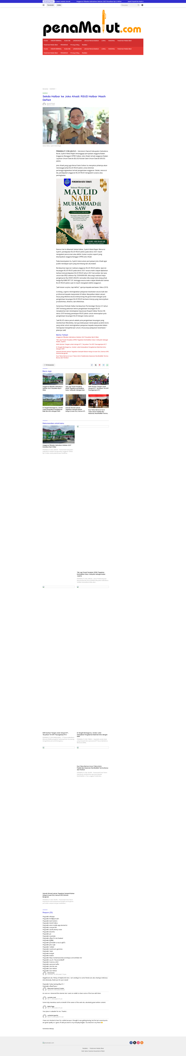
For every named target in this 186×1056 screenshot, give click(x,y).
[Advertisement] (93, 69)
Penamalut (50, 5)
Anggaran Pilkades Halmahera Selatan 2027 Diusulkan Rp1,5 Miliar (63, 1)
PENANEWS (64, 45)
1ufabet (51, 947)
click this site (53, 966)
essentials (52, 936)
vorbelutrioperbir (52, 1015)
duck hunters (53, 921)
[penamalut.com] (93, 23)
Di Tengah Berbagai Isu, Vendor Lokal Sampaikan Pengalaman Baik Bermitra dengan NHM (81, 348)
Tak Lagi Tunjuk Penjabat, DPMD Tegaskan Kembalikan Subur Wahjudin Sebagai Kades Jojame (82, 340)
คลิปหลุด (52, 916)
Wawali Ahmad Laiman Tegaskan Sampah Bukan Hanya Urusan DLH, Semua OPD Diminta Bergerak (82, 352)
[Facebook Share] (91, 365)
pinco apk (52, 945)
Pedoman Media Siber (125, 41)
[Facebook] (131, 1042)
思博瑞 (51, 940)
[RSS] (141, 1042)
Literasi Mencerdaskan (91, 41)
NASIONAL (111, 41)
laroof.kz (52, 932)
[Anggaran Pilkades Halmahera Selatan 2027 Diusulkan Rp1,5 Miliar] (53, 379)
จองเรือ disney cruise (55, 929)
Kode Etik (67, 41)
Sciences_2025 (53, 962)
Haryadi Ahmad (51, 103)
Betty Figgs (50, 1006)
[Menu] (44, 5)
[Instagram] (138, 1042)
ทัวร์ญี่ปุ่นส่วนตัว (54, 919)
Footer (46, 41)
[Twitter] (134, 1042)
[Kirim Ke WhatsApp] (107, 365)
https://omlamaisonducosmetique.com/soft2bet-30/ (65, 958)
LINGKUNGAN (77, 41)
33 (50, 365)
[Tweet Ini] (95, 365)
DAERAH (45, 93)
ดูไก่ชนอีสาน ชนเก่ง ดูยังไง (57, 942)
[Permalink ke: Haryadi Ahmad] (44, 104)
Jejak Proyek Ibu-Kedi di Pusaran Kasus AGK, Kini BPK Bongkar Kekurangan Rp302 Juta (121, 1)
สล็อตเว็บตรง (53, 986)
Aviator (51, 955)
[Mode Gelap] (142, 5)
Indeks (59, 5)
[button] (138, 5)
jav (50, 934)
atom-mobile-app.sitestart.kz (58, 925)
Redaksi (84, 45)
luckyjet (51, 953)
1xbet (51, 951)
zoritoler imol (51, 997)
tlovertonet (50, 973)
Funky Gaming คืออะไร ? (56, 984)
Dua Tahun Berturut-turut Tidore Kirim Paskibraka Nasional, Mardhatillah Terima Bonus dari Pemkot (82, 357)
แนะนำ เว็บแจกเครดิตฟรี (56, 960)
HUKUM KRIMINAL (56, 41)
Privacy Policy (75, 45)
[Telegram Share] (103, 365)
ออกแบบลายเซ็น (54, 964)
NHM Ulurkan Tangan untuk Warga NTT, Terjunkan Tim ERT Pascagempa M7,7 (81, 344)
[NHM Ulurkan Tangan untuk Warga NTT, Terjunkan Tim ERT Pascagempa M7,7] (98, 379)
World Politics (53, 923)
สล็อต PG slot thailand (56, 938)
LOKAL (104, 41)
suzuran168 (53, 927)
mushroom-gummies (56, 949)
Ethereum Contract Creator (55, 988)
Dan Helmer (53, 968)
